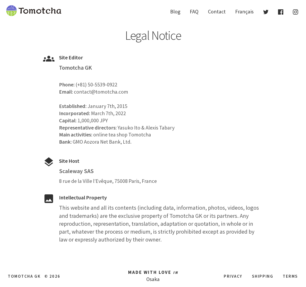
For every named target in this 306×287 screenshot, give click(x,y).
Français (244, 11)
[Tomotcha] (33, 14)
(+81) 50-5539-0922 (96, 84)
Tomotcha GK (24, 276)
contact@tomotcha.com (101, 91)
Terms (290, 276)
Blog (175, 11)
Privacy (233, 276)
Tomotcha (139, 134)
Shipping (262, 276)
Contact (217, 11)
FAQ (194, 11)
